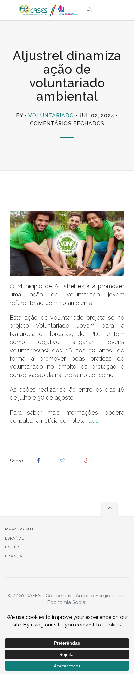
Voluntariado (51, 115)
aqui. (94, 420)
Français (15, 556)
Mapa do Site (19, 529)
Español (14, 538)
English (14, 547)
